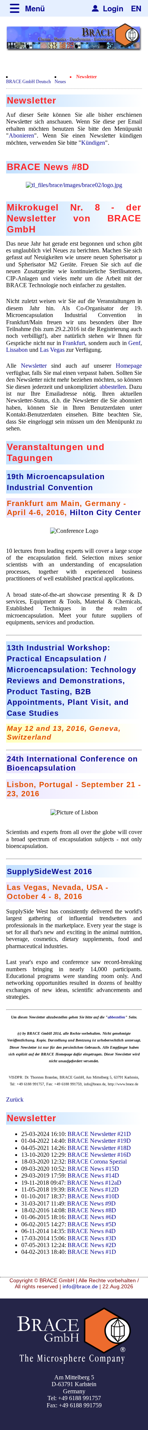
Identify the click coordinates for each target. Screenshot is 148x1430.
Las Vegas (52, 350)
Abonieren (21, 135)
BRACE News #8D (92, 1210)
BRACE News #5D (92, 1224)
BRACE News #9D (91, 1203)
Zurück (15, 1099)
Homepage (129, 365)
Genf (134, 343)
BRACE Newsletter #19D (99, 1141)
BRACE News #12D (93, 1189)
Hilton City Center (105, 512)
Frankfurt (74, 343)
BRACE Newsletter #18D (99, 1148)
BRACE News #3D (92, 1238)
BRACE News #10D (93, 1196)
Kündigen (93, 142)
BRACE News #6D (92, 1217)
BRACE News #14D (93, 1175)
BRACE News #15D (93, 1168)
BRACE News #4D (91, 1231)
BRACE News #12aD (94, 1182)
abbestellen (112, 387)
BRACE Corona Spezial (97, 1161)
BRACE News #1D (92, 1252)
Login (113, 8)
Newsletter (34, 365)
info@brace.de (80, 1286)
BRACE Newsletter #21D (99, 1134)
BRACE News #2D (92, 1245)
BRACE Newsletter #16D (99, 1154)
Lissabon (17, 350)
